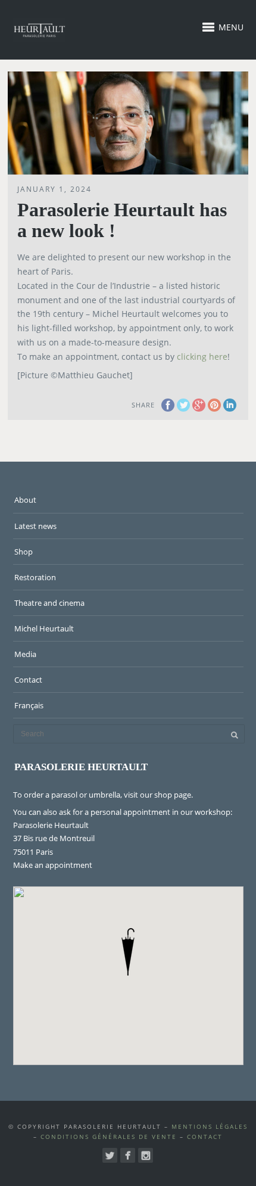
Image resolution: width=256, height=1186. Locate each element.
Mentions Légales (209, 1126)
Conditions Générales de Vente (108, 1136)
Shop (23, 551)
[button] (128, 951)
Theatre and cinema (49, 602)
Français (28, 705)
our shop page (165, 794)
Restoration (35, 577)
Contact (28, 679)
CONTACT (205, 1136)
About (25, 499)
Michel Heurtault (44, 628)
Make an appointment (52, 865)
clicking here (202, 356)
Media (25, 654)
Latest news (35, 526)
